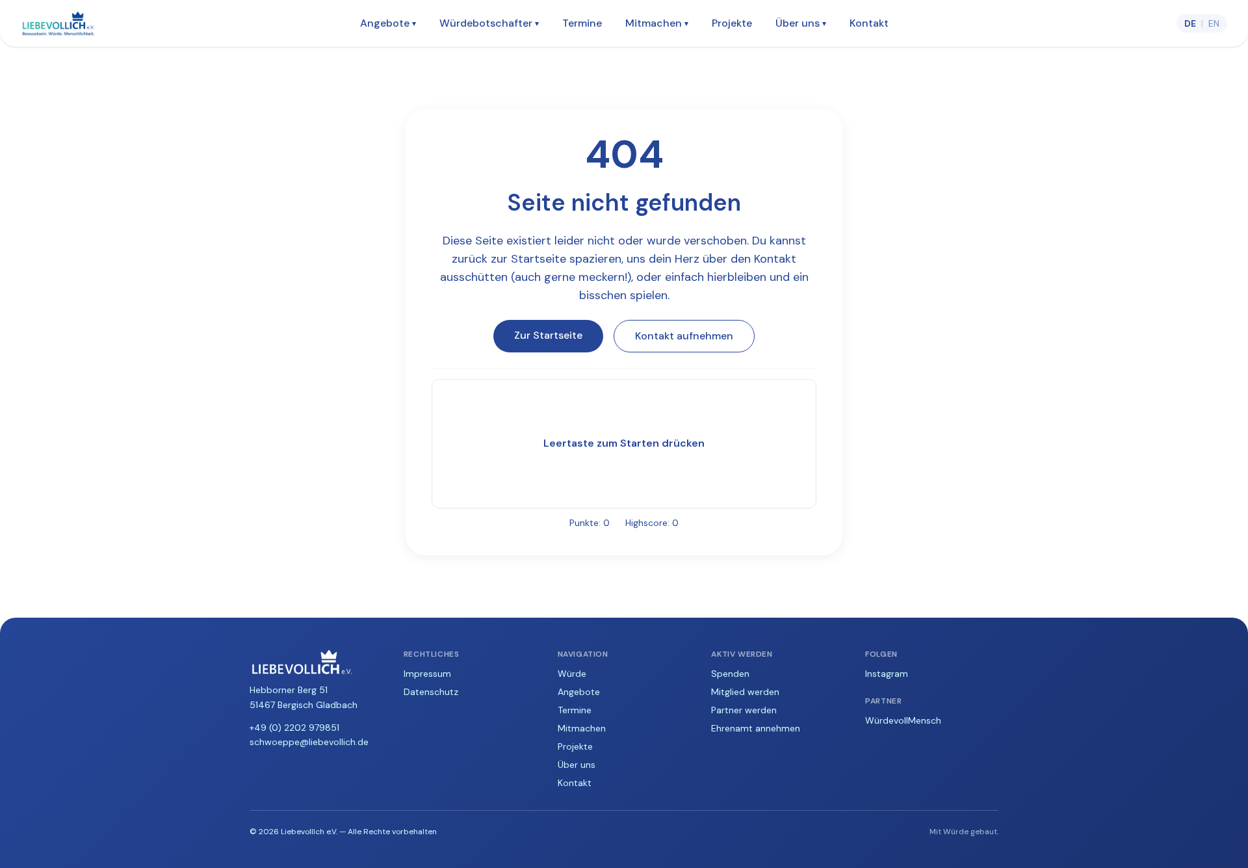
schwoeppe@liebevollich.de (309, 742)
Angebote (388, 23)
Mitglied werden (745, 692)
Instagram (886, 673)
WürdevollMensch (903, 720)
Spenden (730, 673)
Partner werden (744, 710)
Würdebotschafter (489, 23)
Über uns (800, 23)
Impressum (427, 673)
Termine (582, 23)
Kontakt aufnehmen (684, 336)
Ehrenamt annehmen (755, 728)
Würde (572, 673)
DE (1190, 23)
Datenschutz (431, 692)
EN (1213, 23)
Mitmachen (656, 23)
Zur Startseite (548, 335)
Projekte (732, 23)
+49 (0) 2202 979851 (294, 727)
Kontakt (869, 23)
